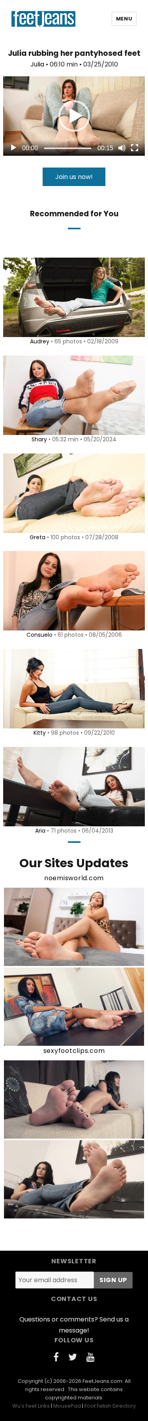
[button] (74, 116)
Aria (40, 831)
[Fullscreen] (135, 148)
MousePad (67, 1406)
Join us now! (74, 176)
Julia (37, 64)
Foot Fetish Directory (110, 1406)
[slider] (67, 148)
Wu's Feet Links (31, 1406)
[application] (74, 116)
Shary (39, 439)
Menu (124, 18)
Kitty (40, 733)
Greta (37, 537)
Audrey (39, 341)
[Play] (13, 148)
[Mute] (122, 148)
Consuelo (39, 635)
